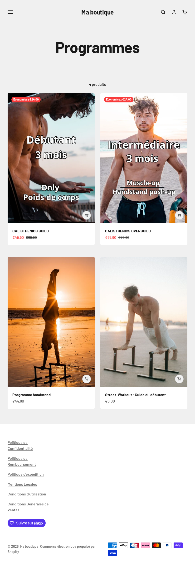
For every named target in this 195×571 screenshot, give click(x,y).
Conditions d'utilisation (27, 494)
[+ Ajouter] (86, 215)
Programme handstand (31, 394)
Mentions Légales (22, 484)
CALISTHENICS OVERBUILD (128, 231)
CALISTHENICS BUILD (30, 231)
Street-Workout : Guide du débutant (135, 394)
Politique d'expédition (26, 474)
